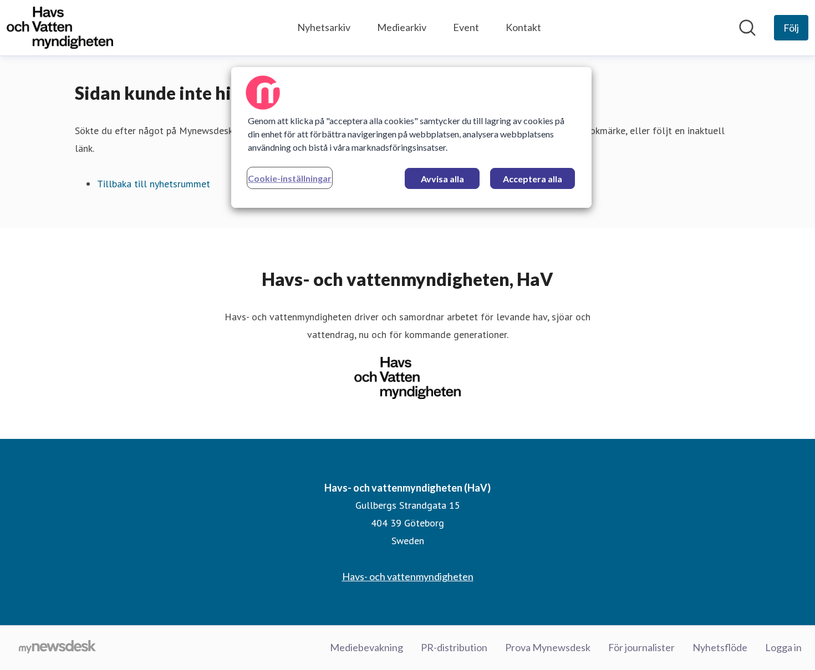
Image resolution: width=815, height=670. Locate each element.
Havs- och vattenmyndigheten (407, 576)
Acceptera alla (532, 178)
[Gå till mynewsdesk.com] (57, 648)
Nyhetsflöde (719, 647)
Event (466, 27)
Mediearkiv (401, 27)
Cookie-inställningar (290, 178)
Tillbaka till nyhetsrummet (153, 183)
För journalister (641, 647)
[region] (411, 137)
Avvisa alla (442, 178)
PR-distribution (454, 647)
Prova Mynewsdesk (547, 647)
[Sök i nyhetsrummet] (747, 28)
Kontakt (523, 27)
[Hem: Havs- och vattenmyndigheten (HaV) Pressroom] (60, 28)
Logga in (783, 647)
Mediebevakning (366, 647)
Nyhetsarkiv (323, 27)
